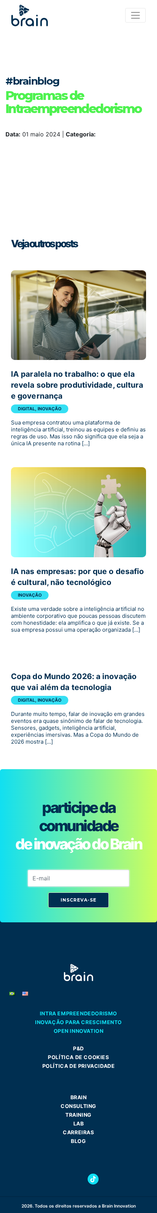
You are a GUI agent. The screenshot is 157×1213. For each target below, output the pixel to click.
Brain (78, 1097)
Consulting (78, 1106)
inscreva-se (78, 900)
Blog (78, 1141)
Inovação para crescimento (78, 1022)
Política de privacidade (78, 1066)
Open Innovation (79, 1031)
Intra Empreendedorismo (78, 1013)
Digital (26, 408)
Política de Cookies (78, 1057)
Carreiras (78, 1132)
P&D (78, 1048)
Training (78, 1115)
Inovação (49, 408)
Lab (78, 1123)
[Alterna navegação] (135, 15)
